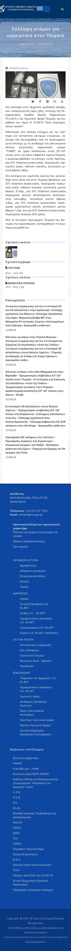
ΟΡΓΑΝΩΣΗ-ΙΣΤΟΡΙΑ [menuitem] (25, 560)
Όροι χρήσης (20, 546)
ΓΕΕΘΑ (17, 843)
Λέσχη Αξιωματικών (25, 854)
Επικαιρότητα (45, 44)
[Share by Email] (54, 101)
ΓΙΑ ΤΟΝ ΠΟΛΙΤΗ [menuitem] (23, 639)
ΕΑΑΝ (16, 833)
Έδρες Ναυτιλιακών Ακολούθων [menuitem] (32, 712)
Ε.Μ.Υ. (16, 870)
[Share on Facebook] (40, 101)
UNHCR (17, 822)
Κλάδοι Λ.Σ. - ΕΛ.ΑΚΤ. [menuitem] (33, 613)
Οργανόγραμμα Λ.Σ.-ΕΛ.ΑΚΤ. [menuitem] (37, 627)
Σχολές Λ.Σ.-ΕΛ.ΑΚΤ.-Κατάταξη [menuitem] (39, 632)
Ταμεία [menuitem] (24, 586)
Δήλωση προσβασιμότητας (29, 541)
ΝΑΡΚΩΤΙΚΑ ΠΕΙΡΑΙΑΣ (21, 283)
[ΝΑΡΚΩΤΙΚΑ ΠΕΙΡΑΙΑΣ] (11, 252)
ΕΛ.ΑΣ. (17, 808)
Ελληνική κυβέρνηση (25, 758)
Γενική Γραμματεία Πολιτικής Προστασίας (30, 882)
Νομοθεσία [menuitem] (26, 666)
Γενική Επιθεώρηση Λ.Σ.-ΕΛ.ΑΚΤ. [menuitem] (35, 605)
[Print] (62, 101)
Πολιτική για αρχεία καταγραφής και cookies (35, 534)
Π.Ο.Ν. (17, 797)
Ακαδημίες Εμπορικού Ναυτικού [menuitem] (33, 703)
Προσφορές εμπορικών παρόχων (33, 889)
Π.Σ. (15, 802)
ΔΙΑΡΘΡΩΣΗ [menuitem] (20, 593)
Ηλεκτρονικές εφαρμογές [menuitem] (36, 644)
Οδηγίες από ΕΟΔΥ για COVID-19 (33, 875)
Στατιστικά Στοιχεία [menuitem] (32, 655)
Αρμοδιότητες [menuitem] (28, 565)
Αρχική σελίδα (26, 44)
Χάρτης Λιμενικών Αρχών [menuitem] (35, 725)
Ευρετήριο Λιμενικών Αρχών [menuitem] (37, 719)
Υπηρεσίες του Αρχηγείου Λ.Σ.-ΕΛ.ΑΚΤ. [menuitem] (38, 680)
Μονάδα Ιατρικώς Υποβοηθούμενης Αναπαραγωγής (34, 815)
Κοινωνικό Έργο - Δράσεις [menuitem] (36, 660)
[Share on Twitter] (32, 101)
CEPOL (17, 827)
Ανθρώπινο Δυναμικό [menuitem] (32, 570)
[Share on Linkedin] (47, 101)
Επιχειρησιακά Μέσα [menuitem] (32, 576)
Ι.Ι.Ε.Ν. (17, 792)
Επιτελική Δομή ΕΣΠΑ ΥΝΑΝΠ (31, 773)
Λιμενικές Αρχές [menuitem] (30, 696)
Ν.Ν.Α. (17, 859)
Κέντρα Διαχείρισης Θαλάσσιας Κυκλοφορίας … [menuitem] (37, 732)
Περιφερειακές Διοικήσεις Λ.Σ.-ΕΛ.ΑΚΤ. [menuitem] (36, 620)
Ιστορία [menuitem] (24, 581)
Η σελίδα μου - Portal (26, 768)
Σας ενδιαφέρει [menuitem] (29, 650)
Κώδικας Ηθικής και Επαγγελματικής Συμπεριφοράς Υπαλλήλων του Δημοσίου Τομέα (35, 783)
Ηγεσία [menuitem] (24, 598)
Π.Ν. (15, 838)
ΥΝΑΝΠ (17, 763)
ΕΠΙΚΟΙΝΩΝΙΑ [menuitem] (21, 672)
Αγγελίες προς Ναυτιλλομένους (32, 864)
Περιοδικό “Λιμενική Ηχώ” (28, 848)
